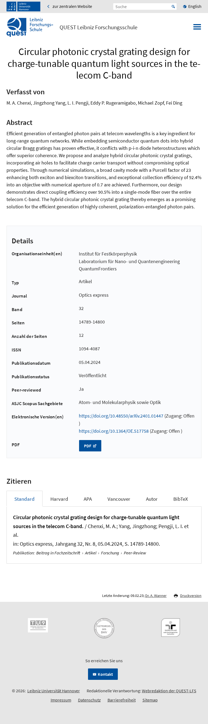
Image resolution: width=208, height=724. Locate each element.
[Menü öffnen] (197, 28)
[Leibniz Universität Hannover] (23, 6)
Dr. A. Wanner (156, 595)
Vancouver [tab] (119, 499)
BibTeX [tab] (180, 499)
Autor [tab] (152, 499)
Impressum (61, 700)
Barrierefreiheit (122, 700)
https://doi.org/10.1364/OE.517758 (114, 431)
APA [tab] (88, 499)
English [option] (195, 6)
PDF (88, 445)
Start (173, 6)
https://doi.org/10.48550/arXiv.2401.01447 (121, 416)
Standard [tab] (24, 499)
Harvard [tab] (59, 499)
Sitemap (150, 700)
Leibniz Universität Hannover (53, 690)
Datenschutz (89, 700)
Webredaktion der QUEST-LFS (169, 690)
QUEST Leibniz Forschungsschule (98, 27)
